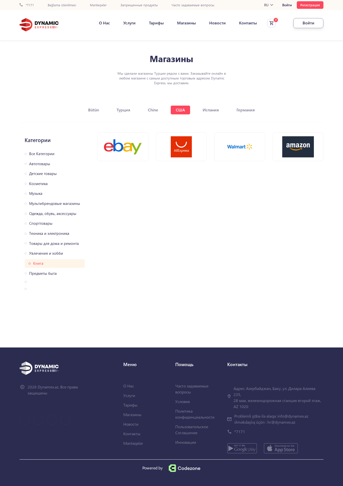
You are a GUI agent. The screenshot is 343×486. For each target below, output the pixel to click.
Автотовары (39, 163)
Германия (246, 109)
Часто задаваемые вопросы (193, 5)
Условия (182, 401)
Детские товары (43, 173)
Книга (38, 263)
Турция (123, 109)
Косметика (38, 183)
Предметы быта (43, 273)
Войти (287, 5)
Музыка (35, 193)
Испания (211, 109)
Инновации (185, 442)
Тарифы (156, 23)
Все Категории (41, 153)
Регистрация (310, 5)
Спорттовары (40, 223)
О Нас (104, 23)
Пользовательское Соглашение (191, 429)
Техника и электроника (49, 233)
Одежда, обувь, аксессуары (52, 213)
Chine (153, 109)
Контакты (248, 23)
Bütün (93, 109)
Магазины (186, 23)
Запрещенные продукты (139, 5)
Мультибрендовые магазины (54, 203)
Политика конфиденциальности (194, 414)
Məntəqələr (98, 5)
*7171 (29, 5)
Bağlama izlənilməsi (62, 5)
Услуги (129, 23)
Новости (217, 23)
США (180, 109)
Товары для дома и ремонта (54, 243)
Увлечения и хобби (46, 253)
